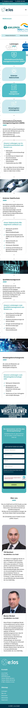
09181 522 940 (21, 1)
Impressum (4, 700)
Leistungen (4, 691)
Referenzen (4, 695)
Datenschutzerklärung (8, 471)
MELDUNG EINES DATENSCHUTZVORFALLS (14, 3)
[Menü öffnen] (25, 9)
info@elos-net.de (8, 1)
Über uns (3, 693)
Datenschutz (4, 697)
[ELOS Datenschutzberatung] (7, 9)
